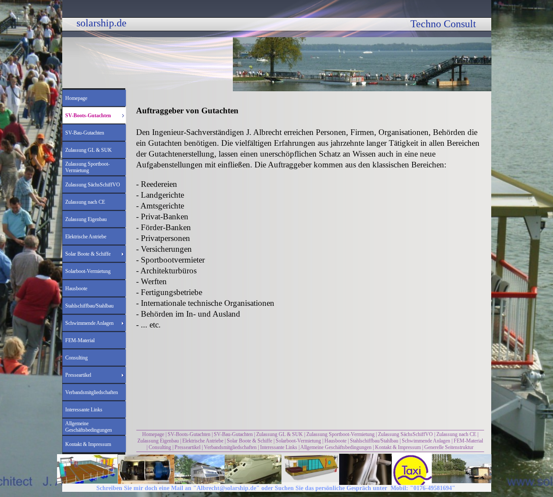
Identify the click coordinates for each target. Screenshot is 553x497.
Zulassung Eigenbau (158, 441)
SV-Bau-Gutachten (233, 434)
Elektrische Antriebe (202, 441)
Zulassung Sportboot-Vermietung (340, 434)
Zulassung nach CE (456, 434)
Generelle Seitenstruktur (449, 447)
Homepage (153, 434)
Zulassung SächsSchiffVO (405, 434)
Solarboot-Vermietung (298, 441)
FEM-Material (468, 441)
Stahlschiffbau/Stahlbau (374, 441)
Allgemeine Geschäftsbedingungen (336, 447)
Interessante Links (278, 447)
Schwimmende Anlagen (426, 441)
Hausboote (335, 441)
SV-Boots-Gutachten (189, 434)
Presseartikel (187, 447)
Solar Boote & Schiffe (249, 441)
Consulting (160, 447)
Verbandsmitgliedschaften (230, 447)
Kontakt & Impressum (398, 447)
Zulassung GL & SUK (279, 434)
